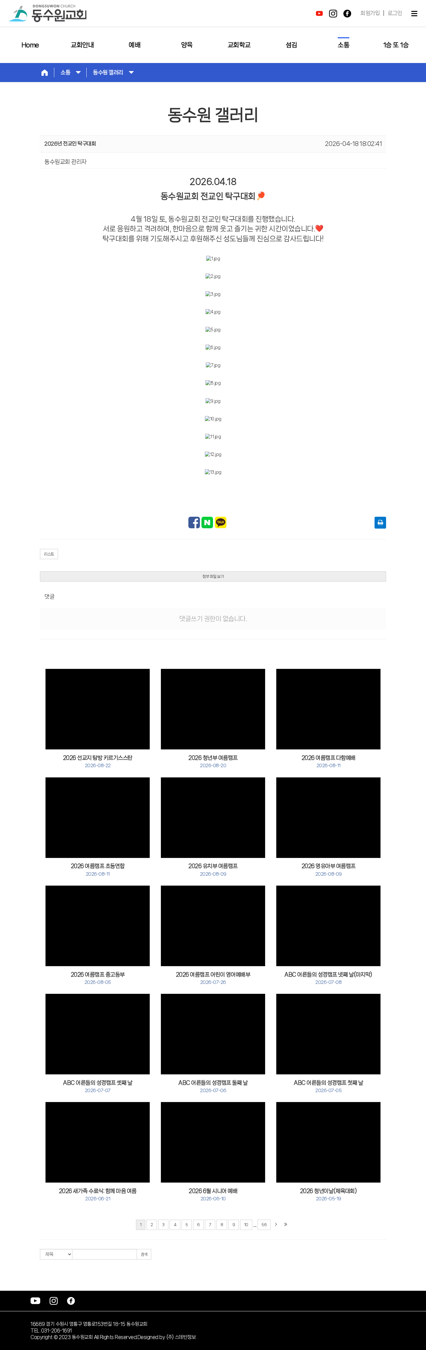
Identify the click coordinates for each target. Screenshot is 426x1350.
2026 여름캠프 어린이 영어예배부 (213, 978)
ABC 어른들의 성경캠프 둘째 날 (213, 1086)
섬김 (291, 44)
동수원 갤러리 (108, 72)
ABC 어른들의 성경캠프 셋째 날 (97, 1086)
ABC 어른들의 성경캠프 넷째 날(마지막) (328, 978)
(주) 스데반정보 (181, 1337)
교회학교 (239, 44)
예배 (134, 44)
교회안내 (82, 44)
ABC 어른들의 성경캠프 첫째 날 (328, 1086)
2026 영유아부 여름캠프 (329, 869)
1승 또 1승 (396, 44)
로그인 (395, 13)
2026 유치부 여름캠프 (213, 869)
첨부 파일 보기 (213, 576)
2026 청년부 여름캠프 (213, 761)
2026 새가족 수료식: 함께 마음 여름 (98, 1194)
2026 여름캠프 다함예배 (329, 761)
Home (30, 44)
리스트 (49, 554)
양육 (187, 44)
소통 (343, 44)
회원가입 (370, 13)
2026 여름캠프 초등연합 (98, 869)
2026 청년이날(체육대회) (328, 1194)
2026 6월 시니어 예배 (213, 1194)
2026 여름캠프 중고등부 (98, 978)
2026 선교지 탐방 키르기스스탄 (98, 761)
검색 (144, 1254)
